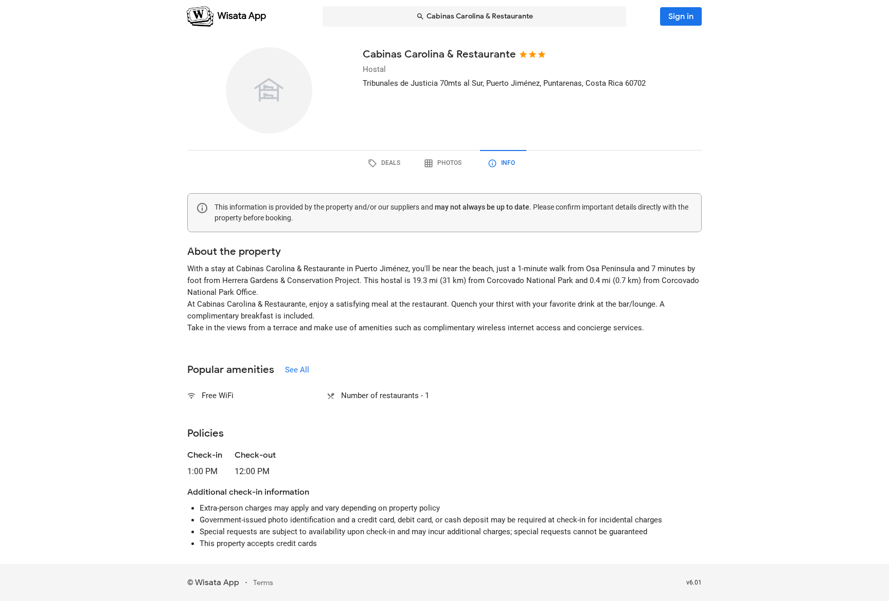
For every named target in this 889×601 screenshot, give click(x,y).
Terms (263, 582)
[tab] (386, 163)
